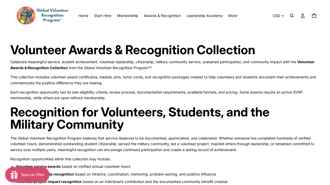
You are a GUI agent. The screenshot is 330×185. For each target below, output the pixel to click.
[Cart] (314, 15)
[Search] (292, 15)
